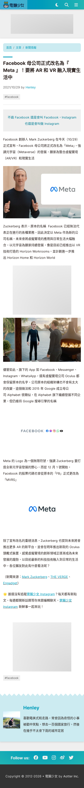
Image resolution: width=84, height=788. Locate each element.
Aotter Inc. (71, 776)
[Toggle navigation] (76, 4)
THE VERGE (59, 577)
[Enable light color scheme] (57, 4)
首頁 (9, 47)
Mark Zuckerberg (34, 577)
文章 (18, 47)
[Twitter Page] (71, 757)
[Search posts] (66, 4)
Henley (31, 87)
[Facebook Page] (36, 757)
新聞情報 (30, 47)
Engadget (10, 583)
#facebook (12, 96)
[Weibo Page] (62, 757)
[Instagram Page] (54, 757)
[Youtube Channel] (45, 757)
